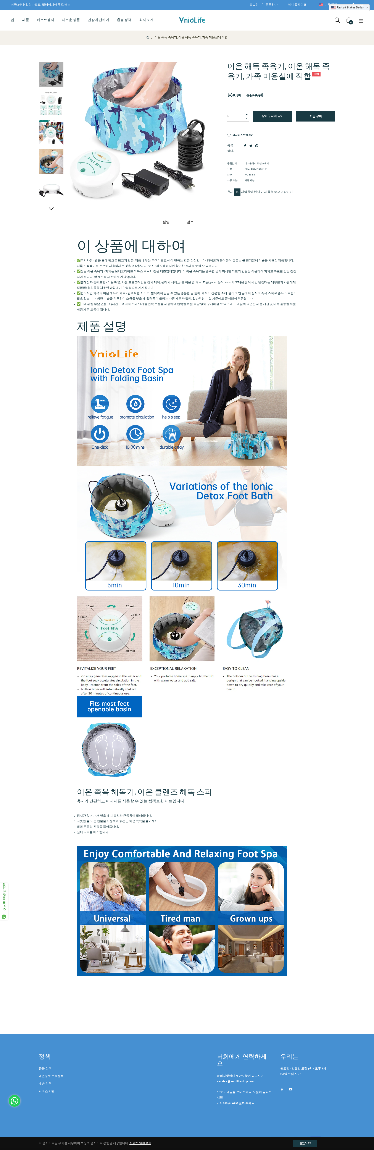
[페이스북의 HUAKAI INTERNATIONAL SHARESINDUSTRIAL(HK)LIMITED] (282, 1089)
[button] (51, 208)
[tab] (166, 222)
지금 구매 (316, 116)
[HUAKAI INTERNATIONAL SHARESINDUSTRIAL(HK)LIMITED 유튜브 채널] (290, 1089)
